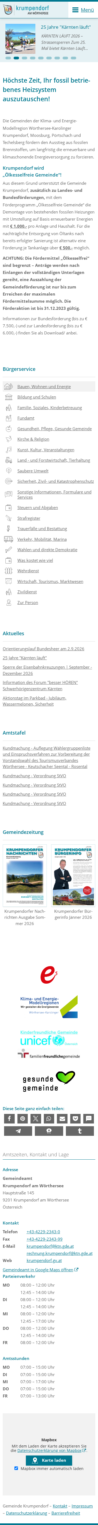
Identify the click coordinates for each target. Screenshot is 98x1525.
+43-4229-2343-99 (45, 1239)
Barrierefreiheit (65, 1513)
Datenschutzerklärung (26, 1513)
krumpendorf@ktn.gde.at (50, 1246)
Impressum (82, 1506)
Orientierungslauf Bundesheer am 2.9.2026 (43, 648)
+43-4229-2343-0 (43, 1231)
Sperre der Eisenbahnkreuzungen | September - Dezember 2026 (47, 670)
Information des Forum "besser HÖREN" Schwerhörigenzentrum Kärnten (40, 685)
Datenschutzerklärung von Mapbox (51, 1450)
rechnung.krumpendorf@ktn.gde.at (60, 1253)
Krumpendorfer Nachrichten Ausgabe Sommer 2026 (24, 917)
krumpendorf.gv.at (44, 1260)
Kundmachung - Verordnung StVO (34, 775)
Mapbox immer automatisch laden (52, 1468)
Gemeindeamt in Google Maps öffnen (41, 1269)
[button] (8, 58)
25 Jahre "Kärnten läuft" (25, 657)
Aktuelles (13, 633)
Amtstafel (14, 732)
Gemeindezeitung (23, 832)
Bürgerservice (19, 369)
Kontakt (60, 1506)
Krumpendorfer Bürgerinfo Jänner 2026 (73, 914)
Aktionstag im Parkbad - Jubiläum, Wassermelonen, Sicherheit (34, 701)
